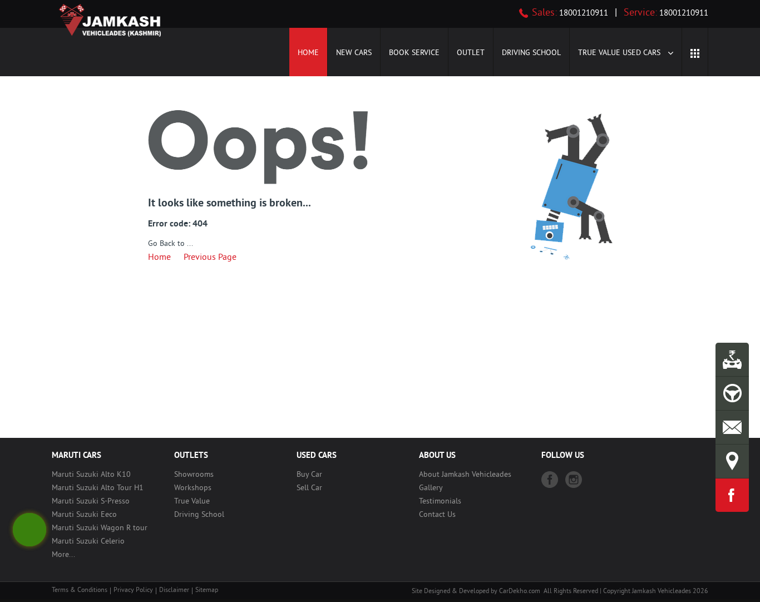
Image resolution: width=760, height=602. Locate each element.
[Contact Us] (732, 427)
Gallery (431, 488)
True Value (192, 501)
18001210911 (582, 13)
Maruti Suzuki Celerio (88, 541)
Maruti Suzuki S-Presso (91, 501)
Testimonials (440, 501)
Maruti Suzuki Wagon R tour (99, 528)
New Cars (354, 53)
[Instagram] (573, 479)
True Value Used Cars (620, 53)
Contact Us (437, 515)
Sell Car (309, 488)
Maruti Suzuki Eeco (84, 515)
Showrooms (194, 475)
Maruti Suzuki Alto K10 (91, 475)
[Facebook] (549, 479)
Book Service (414, 53)
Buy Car (309, 475)
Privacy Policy (133, 590)
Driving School (531, 53)
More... (63, 555)
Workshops (192, 488)
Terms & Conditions (79, 590)
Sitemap (206, 590)
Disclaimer (174, 590)
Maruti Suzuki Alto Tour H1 (98, 488)
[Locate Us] (732, 461)
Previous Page (210, 257)
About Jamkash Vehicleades (465, 475)
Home (308, 53)
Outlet (471, 53)
